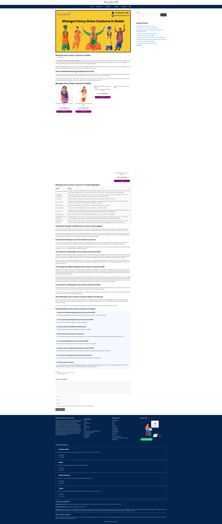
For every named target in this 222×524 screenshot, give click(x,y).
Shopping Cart (115, 430)
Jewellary (116, 6)
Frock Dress (122, 510)
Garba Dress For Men (106, 504)
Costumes (108, 6)
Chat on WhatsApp (147, 439)
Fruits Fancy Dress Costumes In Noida (145, 41)
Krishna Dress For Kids (72, 506)
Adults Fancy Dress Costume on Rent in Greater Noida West (150, 37)
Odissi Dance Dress (99, 509)
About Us (86, 421)
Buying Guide (115, 439)
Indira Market (86, 434)
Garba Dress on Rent (68, 504)
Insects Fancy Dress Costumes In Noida (145, 35)
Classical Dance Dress (65, 509)
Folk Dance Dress (146, 509)
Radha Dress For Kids (81, 506)
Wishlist (113, 425)
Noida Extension (87, 435)
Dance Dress (99, 6)
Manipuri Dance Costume (119, 509)
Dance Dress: (58, 509)
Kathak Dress (83, 509)
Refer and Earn (87, 423)
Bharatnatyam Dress (75, 509)
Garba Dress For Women (116, 504)
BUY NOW (64, 111)
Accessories (124, 6)
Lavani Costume (76, 510)
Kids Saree (132, 510)
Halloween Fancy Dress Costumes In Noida (146, 43)
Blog (130, 6)
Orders (113, 423)
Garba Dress (153, 509)
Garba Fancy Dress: (60, 504)
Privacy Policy (115, 433)
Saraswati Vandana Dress (137, 509)
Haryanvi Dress (62, 510)
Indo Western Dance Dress (93, 510)
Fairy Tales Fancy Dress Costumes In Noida (146, 33)
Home (92, 6)
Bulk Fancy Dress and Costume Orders (92, 431)
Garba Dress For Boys (77, 504)
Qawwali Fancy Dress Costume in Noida (145, 26)
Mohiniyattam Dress (90, 509)
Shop (113, 422)
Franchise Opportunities (89, 432)
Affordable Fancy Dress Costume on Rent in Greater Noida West (151, 39)
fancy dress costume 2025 (118, 62)
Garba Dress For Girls (87, 504)
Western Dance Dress (115, 510)
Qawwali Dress (128, 509)
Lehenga (128, 510)
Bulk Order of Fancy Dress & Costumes (120, 438)
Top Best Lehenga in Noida (62, 373)
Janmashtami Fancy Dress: (61, 506)
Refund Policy (86, 426)
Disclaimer (114, 434)
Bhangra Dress (160, 509)
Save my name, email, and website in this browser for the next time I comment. (75, 406)
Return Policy (86, 428)
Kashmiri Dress (84, 510)
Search (138, 12)
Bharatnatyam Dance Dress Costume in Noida (66, 372)
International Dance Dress (104, 510)
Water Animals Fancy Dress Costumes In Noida (147, 28)
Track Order (114, 426)
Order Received (115, 428)
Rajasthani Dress (69, 510)
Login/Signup (115, 420)
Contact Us (86, 437)
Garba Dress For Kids (96, 504)
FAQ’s (85, 429)
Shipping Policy (115, 431)
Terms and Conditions (116, 436)
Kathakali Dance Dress (108, 509)
